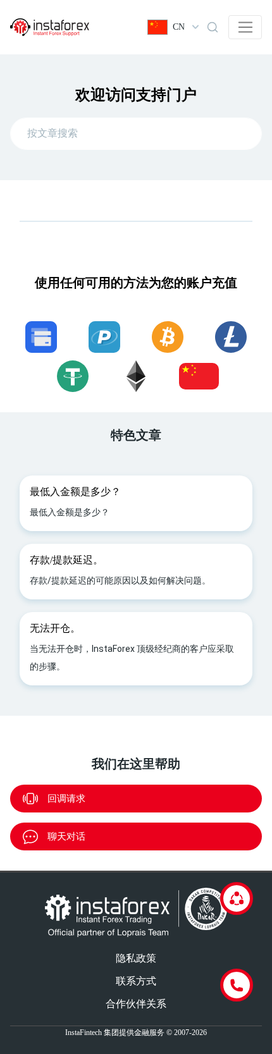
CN (179, 27)
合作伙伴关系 (136, 1003)
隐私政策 (136, 958)
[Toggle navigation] (245, 27)
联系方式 (136, 981)
